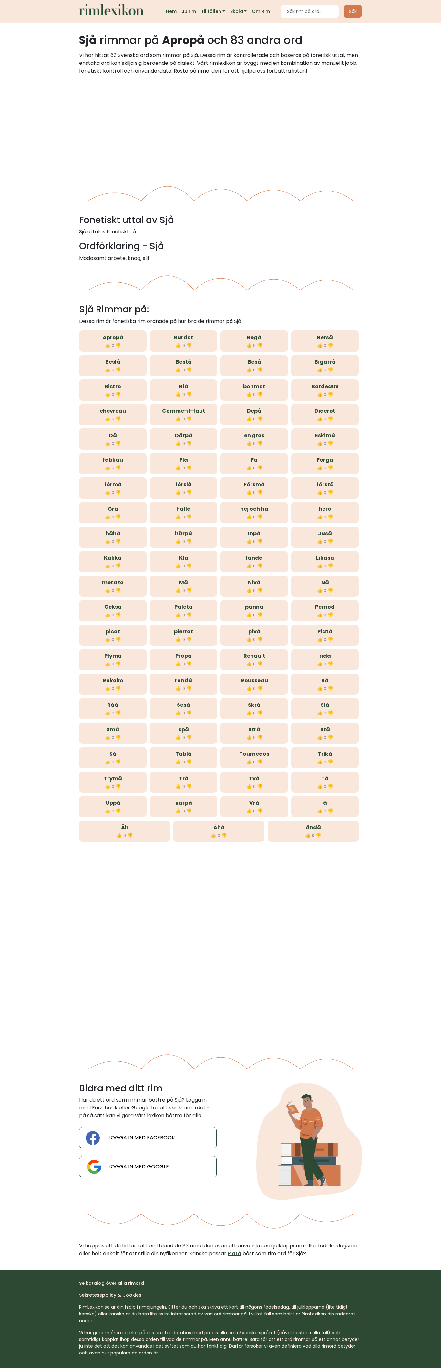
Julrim (189, 11)
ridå (325, 656)
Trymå (113, 778)
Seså (183, 705)
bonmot (254, 386)
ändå (313, 827)
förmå (113, 484)
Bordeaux (325, 386)
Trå (184, 778)
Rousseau (254, 680)
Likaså (325, 558)
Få (254, 460)
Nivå (254, 582)
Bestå (184, 362)
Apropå (113, 337)
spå (184, 729)
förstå (325, 484)
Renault (254, 656)
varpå (183, 803)
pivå (254, 631)
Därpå (183, 435)
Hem (171, 11)
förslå (183, 484)
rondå (183, 680)
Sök (353, 11)
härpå (183, 533)
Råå (112, 705)
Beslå (112, 362)
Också (113, 607)
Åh (124, 827)
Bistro (113, 386)
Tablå (183, 754)
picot (113, 631)
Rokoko (113, 680)
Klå (183, 558)
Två (254, 778)
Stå (325, 729)
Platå (325, 631)
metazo (113, 582)
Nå (325, 582)
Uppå (113, 803)
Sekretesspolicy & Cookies (110, 1295)
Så (113, 754)
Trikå (325, 754)
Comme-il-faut (183, 411)
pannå (254, 607)
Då (113, 435)
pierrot (183, 631)
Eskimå (325, 435)
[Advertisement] (220, 128)
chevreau (113, 411)
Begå (254, 337)
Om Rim (261, 11)
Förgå (325, 460)
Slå (325, 705)
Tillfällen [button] (211, 11)
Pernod (325, 607)
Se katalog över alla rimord (111, 1283)
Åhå (219, 827)
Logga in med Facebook (141, 1137)
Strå (254, 729)
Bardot (183, 337)
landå (254, 558)
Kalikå (113, 558)
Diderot (324, 411)
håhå (113, 533)
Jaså (325, 533)
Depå (254, 411)
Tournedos (254, 754)
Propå (183, 656)
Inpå (254, 533)
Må (183, 582)
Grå (113, 509)
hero (325, 509)
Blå (183, 386)
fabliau (113, 460)
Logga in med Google (138, 1166)
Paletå (183, 607)
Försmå (254, 484)
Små (113, 729)
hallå (183, 509)
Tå (325, 778)
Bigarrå (325, 362)
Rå (325, 680)
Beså (254, 362)
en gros (254, 435)
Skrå (254, 705)
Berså (325, 337)
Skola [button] (236, 11)
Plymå (113, 656)
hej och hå (254, 509)
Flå (183, 460)
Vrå (254, 803)
